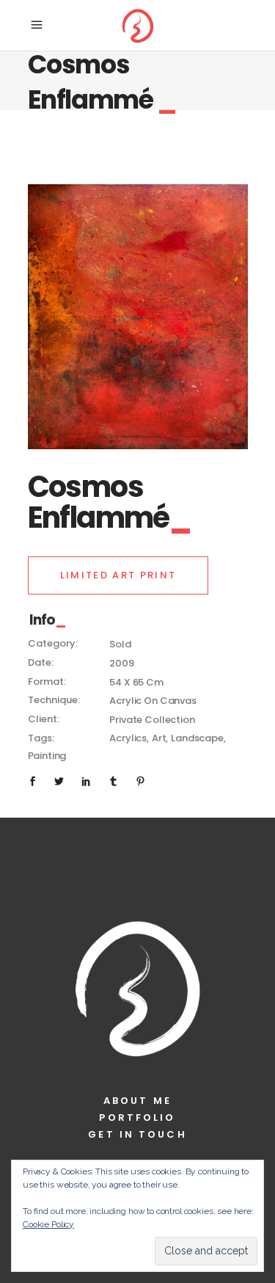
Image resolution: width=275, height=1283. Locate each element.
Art (159, 738)
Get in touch (137, 1134)
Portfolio (137, 1117)
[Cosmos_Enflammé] (138, 316)
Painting (47, 756)
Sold (120, 644)
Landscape (197, 738)
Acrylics (128, 738)
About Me (137, 1101)
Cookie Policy (48, 1224)
